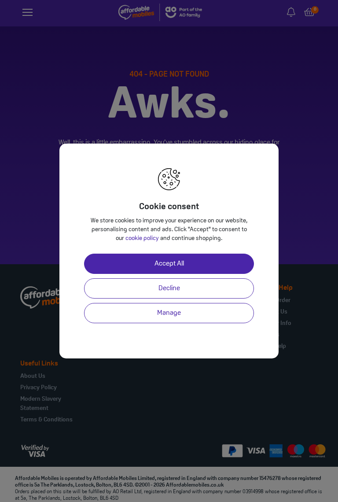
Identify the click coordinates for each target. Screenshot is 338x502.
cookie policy (142, 238)
